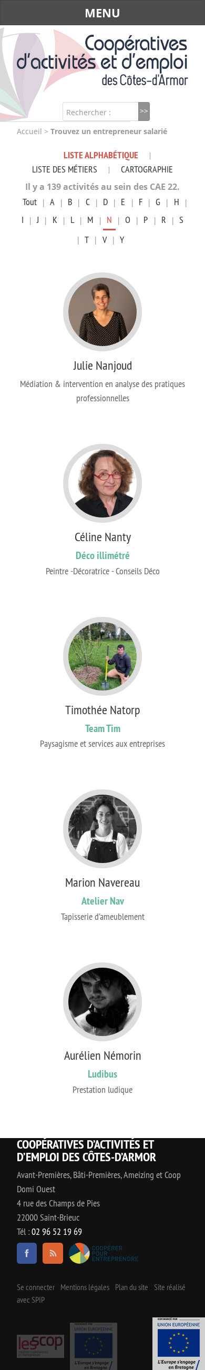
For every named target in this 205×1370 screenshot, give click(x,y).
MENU (102, 13)
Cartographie (147, 169)
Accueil (29, 131)
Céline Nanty (103, 536)
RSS (53, 1253)
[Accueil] (102, 60)
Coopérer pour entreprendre (104, 1253)
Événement (178, 1343)
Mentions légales (84, 1287)
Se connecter (36, 1287)
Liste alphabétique (101, 155)
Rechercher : (88, 112)
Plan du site (131, 1287)
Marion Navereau (102, 882)
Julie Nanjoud (103, 365)
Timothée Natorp (102, 709)
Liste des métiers (64, 169)
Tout (30, 202)
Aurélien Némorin (102, 1055)
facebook (27, 1253)
